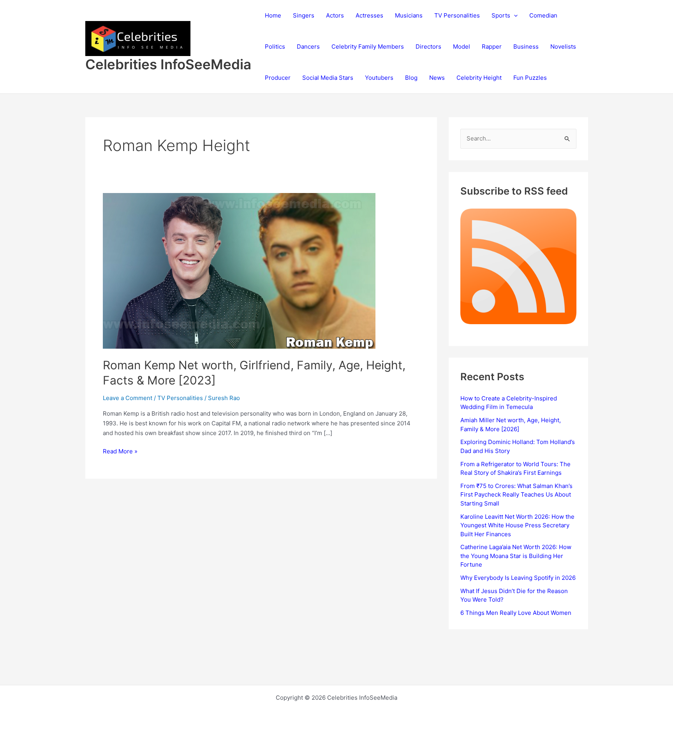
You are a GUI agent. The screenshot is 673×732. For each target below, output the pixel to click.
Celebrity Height (479, 77)
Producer (278, 77)
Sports (501, 15)
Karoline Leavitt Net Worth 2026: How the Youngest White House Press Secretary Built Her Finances (517, 525)
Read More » (120, 451)
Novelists (563, 46)
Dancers (308, 46)
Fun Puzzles (530, 77)
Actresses (369, 15)
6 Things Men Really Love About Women (515, 612)
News (437, 77)
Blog (411, 77)
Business (526, 46)
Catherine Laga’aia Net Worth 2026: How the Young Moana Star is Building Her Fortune (515, 555)
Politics (275, 46)
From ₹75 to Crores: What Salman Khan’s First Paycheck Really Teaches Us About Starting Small (516, 494)
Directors (428, 46)
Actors (335, 15)
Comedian (543, 15)
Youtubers (379, 77)
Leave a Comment (127, 398)
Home (273, 15)
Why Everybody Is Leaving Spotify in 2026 (518, 577)
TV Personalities (457, 15)
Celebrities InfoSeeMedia (168, 64)
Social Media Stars (327, 77)
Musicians (409, 15)
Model (461, 46)
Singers (303, 15)
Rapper (492, 46)
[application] (514, 15)
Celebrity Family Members (367, 46)
